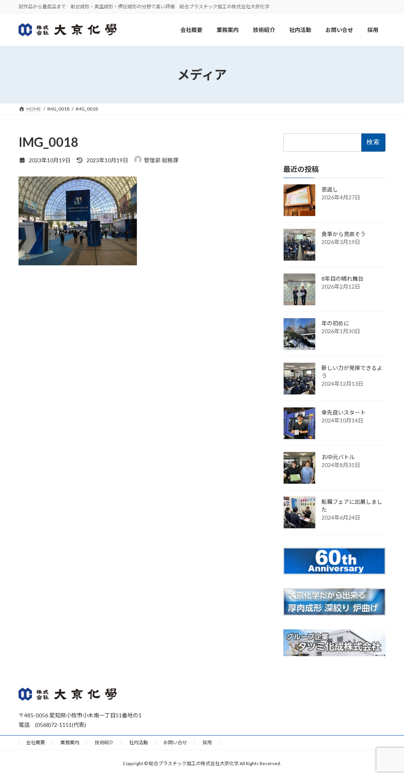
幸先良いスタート (344, 412)
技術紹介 (104, 742)
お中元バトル (338, 457)
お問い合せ (175, 742)
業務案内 (69, 742)
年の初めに (335, 323)
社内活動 (138, 742)
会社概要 (35, 742)
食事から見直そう (344, 234)
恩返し (330, 189)
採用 (207, 742)
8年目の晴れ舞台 (342, 278)
